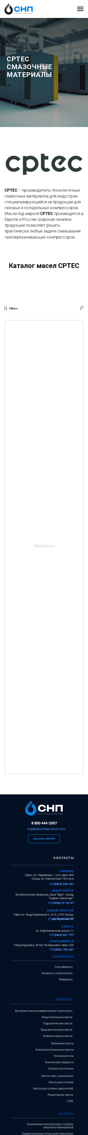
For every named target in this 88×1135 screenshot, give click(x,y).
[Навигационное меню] (80, 9)
